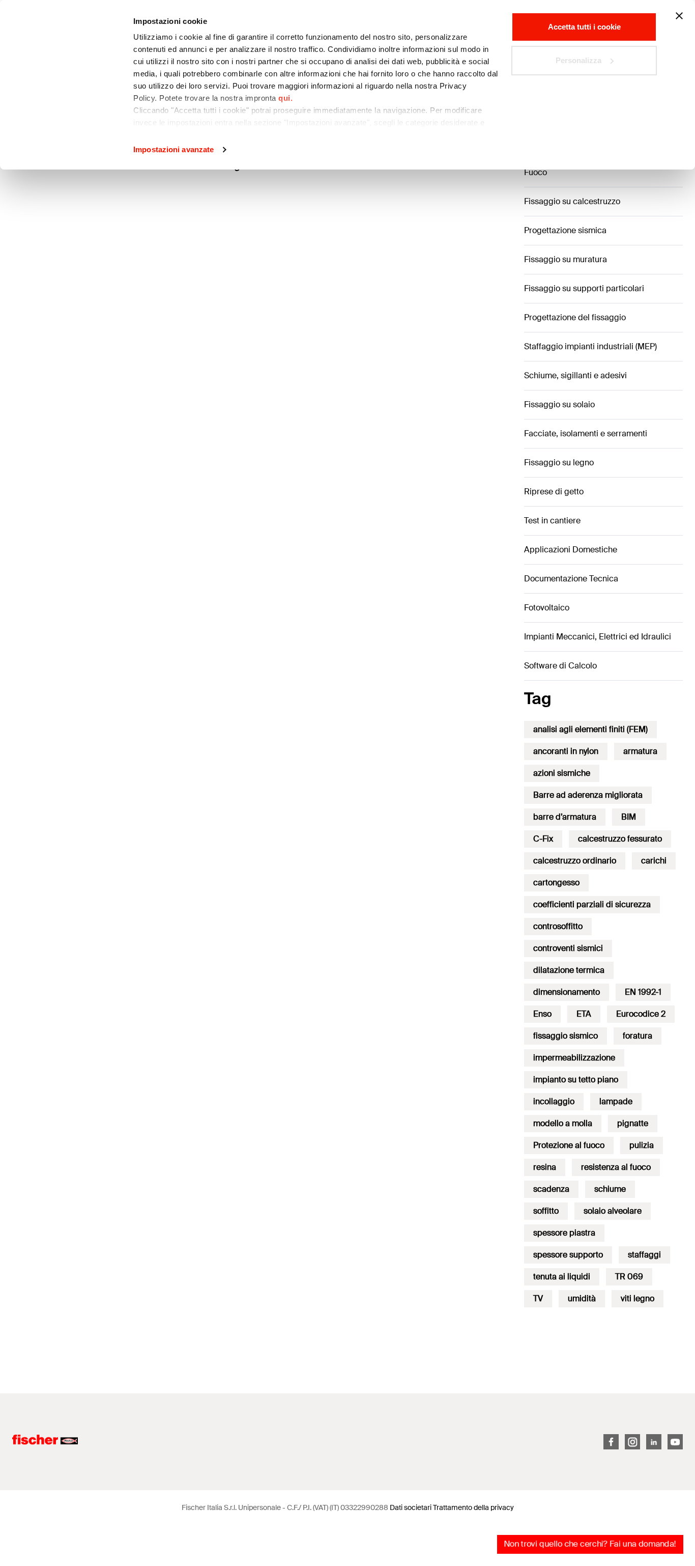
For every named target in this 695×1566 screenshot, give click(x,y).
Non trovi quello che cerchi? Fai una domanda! (590, 1544)
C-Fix (543, 838)
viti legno (637, 1298)
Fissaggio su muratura (565, 259)
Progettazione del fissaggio (575, 317)
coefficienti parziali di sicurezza (592, 904)
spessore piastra (564, 1232)
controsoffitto (558, 926)
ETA (583, 1014)
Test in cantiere (552, 520)
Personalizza (578, 60)
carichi (654, 860)
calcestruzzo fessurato (620, 838)
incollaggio (553, 1101)
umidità (582, 1298)
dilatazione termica (568, 970)
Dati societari (410, 1507)
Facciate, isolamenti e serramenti (585, 433)
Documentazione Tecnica (571, 578)
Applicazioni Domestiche (570, 549)
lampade (615, 1101)
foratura (637, 1035)
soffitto (546, 1211)
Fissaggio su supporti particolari (584, 288)
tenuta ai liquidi (561, 1276)
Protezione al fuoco (568, 1145)
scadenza (551, 1189)
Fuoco (535, 172)
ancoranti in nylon (565, 751)
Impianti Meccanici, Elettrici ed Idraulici (597, 636)
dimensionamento (566, 992)
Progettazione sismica (565, 230)
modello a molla (562, 1123)
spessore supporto (568, 1254)
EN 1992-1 (643, 992)
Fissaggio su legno (559, 462)
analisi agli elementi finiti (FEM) (590, 729)
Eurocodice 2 (640, 1014)
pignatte (632, 1123)
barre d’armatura (564, 817)
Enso (542, 1014)
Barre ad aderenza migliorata (588, 795)
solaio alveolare (613, 1211)
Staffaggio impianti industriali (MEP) (590, 346)
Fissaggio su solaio (559, 404)
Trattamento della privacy (473, 1507)
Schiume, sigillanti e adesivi (575, 375)
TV (538, 1298)
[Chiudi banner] (679, 15)
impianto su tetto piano (575, 1079)
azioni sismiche (561, 773)
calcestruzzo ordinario (574, 860)
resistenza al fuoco (616, 1167)
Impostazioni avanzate (173, 149)
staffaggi (644, 1254)
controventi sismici (568, 948)
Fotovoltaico (546, 607)
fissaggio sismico (565, 1035)
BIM (628, 817)
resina (544, 1167)
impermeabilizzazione (574, 1057)
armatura (640, 751)
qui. (285, 98)
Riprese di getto (554, 491)
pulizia (641, 1145)
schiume (610, 1189)
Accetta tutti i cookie (584, 26)
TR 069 (629, 1276)
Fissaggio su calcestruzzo (572, 201)
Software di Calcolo (560, 665)
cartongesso (556, 882)
